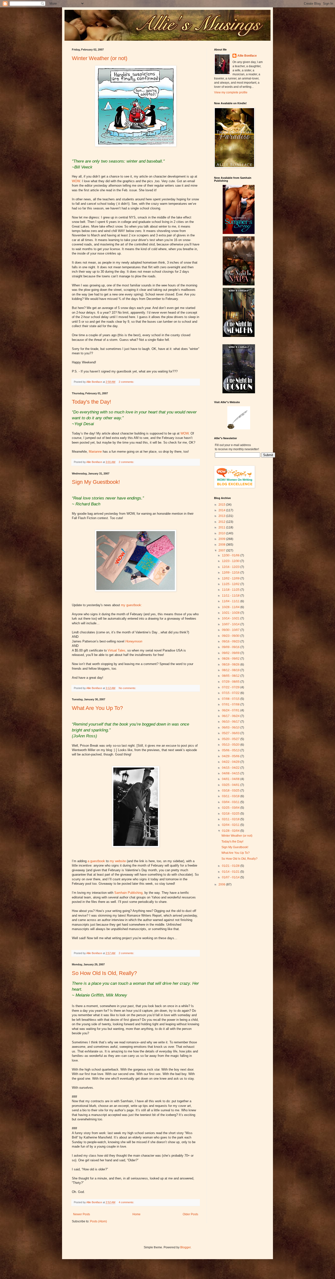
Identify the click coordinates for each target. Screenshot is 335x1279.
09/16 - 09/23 (231, 641)
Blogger (185, 1247)
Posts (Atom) (98, 1221)
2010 (222, 533)
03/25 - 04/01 (231, 785)
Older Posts (190, 1214)
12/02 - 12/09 (231, 578)
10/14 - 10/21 (231, 618)
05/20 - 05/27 (231, 739)
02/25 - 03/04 (231, 807)
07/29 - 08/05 (231, 681)
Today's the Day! (91, 402)
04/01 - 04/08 (231, 779)
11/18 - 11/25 (231, 589)
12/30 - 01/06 (231, 555)
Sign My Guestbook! (96, 482)
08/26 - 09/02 (231, 658)
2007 (222, 550)
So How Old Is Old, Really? (104, 973)
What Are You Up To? (97, 708)
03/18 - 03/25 (231, 790)
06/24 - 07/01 (231, 710)
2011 (222, 527)
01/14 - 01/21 (231, 871)
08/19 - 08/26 (231, 664)
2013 (222, 516)
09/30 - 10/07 (231, 630)
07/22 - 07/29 (231, 687)
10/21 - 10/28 (231, 612)
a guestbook (96, 861)
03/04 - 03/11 (231, 802)
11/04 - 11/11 (231, 601)
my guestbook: (131, 605)
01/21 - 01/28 (231, 866)
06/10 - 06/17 (231, 721)
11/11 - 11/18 (231, 595)
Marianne (95, 451)
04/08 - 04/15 (231, 773)
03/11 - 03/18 (231, 796)
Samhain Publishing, (128, 893)
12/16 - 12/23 (231, 567)
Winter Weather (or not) (99, 58)
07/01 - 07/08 (231, 704)
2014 (222, 510)
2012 (222, 522)
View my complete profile (230, 92)
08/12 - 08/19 (231, 670)
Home (136, 1214)
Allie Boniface (247, 55)
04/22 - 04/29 (231, 762)
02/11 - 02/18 (231, 819)
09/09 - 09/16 (231, 647)
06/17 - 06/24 (231, 716)
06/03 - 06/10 (231, 727)
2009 (222, 539)
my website (118, 861)
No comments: (128, 688)
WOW (76, 181)
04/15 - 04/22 (231, 767)
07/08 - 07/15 (231, 699)
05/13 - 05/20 (231, 744)
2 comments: (127, 381)
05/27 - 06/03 (231, 733)
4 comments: (127, 1202)
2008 (222, 544)
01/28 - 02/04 (231, 830)
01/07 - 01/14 (231, 877)
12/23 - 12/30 (231, 561)
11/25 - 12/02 (231, 584)
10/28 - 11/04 (231, 607)
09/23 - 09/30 (231, 636)
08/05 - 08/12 (231, 676)
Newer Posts (81, 1214)
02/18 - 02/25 (231, 813)
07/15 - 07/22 (231, 693)
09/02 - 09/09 (231, 653)
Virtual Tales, (117, 650)
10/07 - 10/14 (231, 624)
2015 (222, 504)
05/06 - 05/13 (231, 750)
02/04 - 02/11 (231, 825)
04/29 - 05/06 (231, 756)
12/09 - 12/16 (231, 572)
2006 (222, 884)
